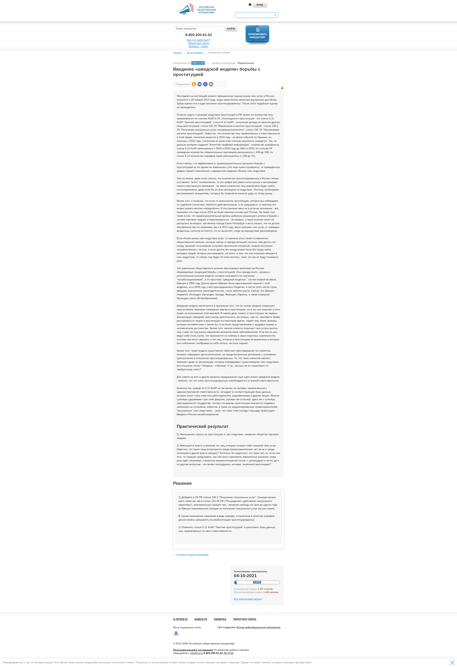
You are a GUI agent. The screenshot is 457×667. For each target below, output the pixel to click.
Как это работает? (198, 40)
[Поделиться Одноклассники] (194, 84)
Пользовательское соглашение (193, 649)
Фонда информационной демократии (258, 627)
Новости (200, 619)
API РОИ (228, 653)
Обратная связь (198, 43)
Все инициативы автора (248, 598)
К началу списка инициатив (192, 554)
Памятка (220, 619)
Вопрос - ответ (198, 46)
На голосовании (195, 52)
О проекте (180, 619)
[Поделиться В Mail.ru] (205, 84)
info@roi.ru (196, 653)
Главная (177, 52)
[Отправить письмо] (211, 84)
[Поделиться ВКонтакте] (199, 84)
